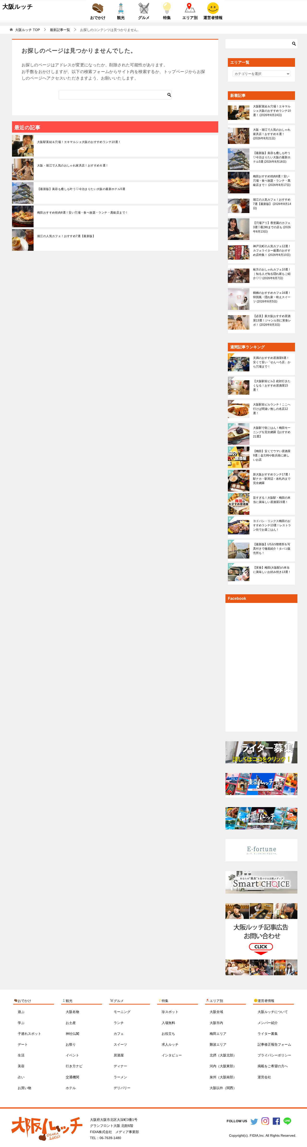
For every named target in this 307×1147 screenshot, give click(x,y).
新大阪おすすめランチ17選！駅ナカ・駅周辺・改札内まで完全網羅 (272, 479)
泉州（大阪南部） (223, 1077)
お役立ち (168, 1034)
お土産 (71, 1023)
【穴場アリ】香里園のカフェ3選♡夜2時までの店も (272, 227)
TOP (27, 30)
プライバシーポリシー (274, 1055)
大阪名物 (72, 1012)
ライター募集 (268, 1034)
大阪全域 (216, 1012)
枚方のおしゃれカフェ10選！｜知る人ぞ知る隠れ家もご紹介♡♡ (272, 274)
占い (21, 1077)
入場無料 (168, 1023)
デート (23, 1044)
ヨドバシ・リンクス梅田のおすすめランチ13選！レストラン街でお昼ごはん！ (272, 525)
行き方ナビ (74, 1066)
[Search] (169, 95)
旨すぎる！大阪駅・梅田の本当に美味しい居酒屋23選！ (271, 500)
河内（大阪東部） (223, 1066)
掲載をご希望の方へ (273, 1066)
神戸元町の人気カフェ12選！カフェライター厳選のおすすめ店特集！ (272, 251)
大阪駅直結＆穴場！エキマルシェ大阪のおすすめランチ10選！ (79, 142)
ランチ (119, 1023)
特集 (167, 18)
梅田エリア (218, 1034)
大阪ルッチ (17, 6)
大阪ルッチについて (273, 1012)
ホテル (71, 1088)
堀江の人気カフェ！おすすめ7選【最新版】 (66, 236)
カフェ (119, 1034)
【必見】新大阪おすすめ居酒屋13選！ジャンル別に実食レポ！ (272, 320)
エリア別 (190, 18)
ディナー (120, 1066)
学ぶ (21, 1023)
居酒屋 (119, 1055)
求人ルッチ (170, 1044)
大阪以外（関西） (223, 1088)
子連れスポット (29, 1034)
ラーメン (120, 1077)
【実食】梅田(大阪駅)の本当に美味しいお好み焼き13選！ (272, 570)
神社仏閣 (72, 1034)
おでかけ (98, 18)
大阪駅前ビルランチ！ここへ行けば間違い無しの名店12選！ (271, 409)
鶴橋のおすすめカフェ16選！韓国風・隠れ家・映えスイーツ (272, 297)
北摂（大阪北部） (223, 1055)
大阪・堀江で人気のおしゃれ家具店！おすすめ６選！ (73, 165)
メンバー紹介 (268, 1023)
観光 (121, 18)
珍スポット (170, 1012)
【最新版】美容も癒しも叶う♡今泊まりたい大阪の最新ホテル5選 (81, 189)
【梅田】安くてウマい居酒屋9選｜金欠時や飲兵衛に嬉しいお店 (271, 455)
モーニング (122, 1012)
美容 (21, 1066)
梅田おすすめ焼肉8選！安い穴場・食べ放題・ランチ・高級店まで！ (82, 212)
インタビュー (172, 1055)
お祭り (71, 1044)
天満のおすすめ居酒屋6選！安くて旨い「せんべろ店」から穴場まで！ (271, 362)
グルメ (144, 18)
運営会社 (264, 1077)
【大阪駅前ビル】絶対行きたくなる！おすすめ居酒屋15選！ (271, 386)
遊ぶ (21, 1012)
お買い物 (24, 1088)
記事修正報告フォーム (274, 1044)
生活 (21, 1055)
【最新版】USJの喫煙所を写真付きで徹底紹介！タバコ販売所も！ (271, 549)
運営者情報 (213, 18)
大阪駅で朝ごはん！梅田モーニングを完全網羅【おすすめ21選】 (271, 432)
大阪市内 (216, 1023)
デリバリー (122, 1088)
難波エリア (218, 1044)
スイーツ (120, 1044)
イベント (72, 1055)
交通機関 (72, 1077)
